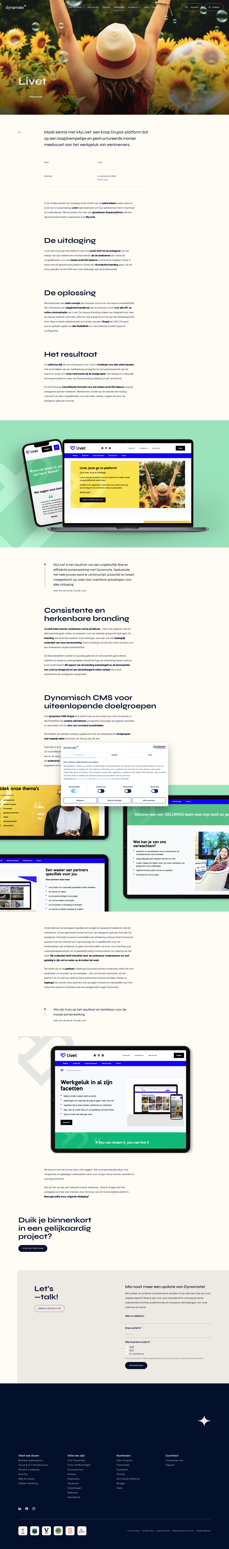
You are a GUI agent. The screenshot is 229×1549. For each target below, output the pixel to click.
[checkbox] (168, 1350)
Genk (119, 1488)
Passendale (123, 1465)
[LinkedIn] (19, 1508)
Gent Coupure (124, 1460)
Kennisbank (73, 1497)
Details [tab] (114, 755)
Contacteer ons (174, 1460)
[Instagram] (33, 1508)
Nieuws (71, 1474)
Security (23, 1474)
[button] (76, 7)
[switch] (101, 791)
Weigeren (80, 800)
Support (170, 1465)
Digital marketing (28, 1483)
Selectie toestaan (114, 800)
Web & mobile (26, 1479)
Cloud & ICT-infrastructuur (33, 1465)
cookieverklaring (103, 779)
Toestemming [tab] (78, 755)
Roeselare (122, 1469)
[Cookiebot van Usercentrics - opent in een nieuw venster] (155, 747)
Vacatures (73, 1483)
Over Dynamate (76, 1460)
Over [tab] (150, 755)
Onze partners (75, 1469)
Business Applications (30, 1460)
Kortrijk (121, 1474)
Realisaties (73, 1479)
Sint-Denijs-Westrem (128, 1479)
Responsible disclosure (183, 1531)
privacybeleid (82, 779)
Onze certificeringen (79, 1465)
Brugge (121, 1483)
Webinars (72, 1493)
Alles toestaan (149, 800)
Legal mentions (163, 1531)
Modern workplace (29, 1469)
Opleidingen (74, 1488)
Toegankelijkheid (203, 1531)
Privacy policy (133, 1531)
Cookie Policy (148, 1531)
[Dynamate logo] (16, 7)
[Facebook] (26, 1508)
